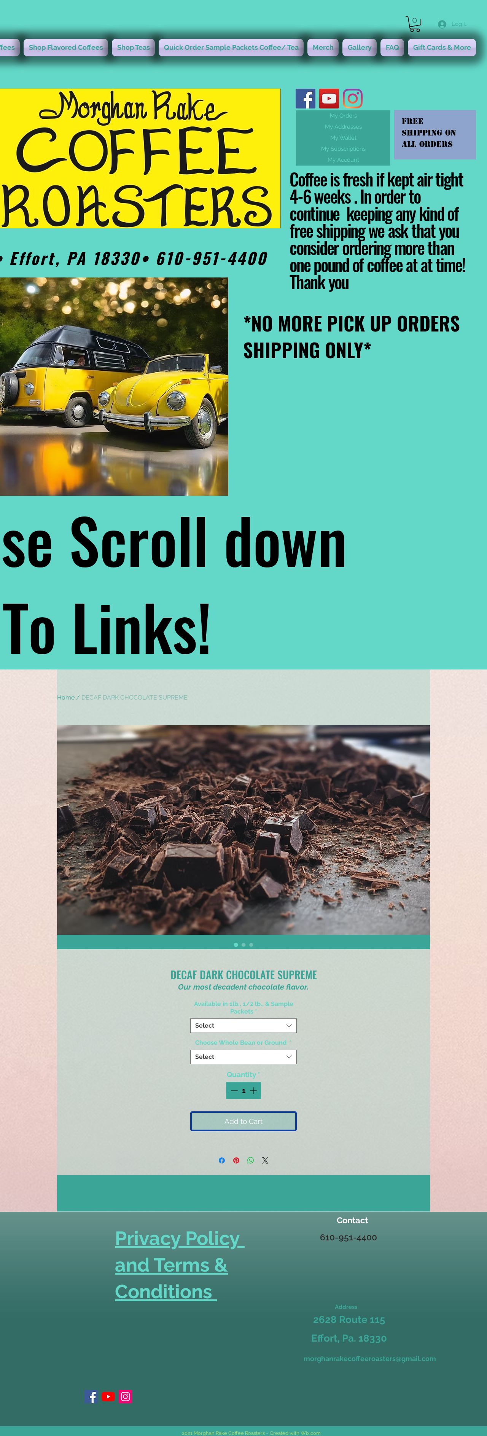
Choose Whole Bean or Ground (243, 1042)
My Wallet (343, 137)
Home (66, 697)
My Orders (343, 115)
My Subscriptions (343, 148)
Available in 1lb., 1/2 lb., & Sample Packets (243, 1007)
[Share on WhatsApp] (250, 1160)
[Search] (422, 392)
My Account (343, 159)
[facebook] (305, 98)
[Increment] (254, 1090)
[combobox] (243, 1025)
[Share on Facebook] (221, 1160)
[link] (415, 24)
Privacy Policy (180, 1238)
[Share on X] (265, 1160)
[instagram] (353, 98)
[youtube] (329, 98)
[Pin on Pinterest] (236, 1160)
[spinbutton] (244, 1090)
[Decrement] (233, 1090)
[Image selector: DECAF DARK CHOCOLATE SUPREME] (236, 944)
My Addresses (343, 126)
